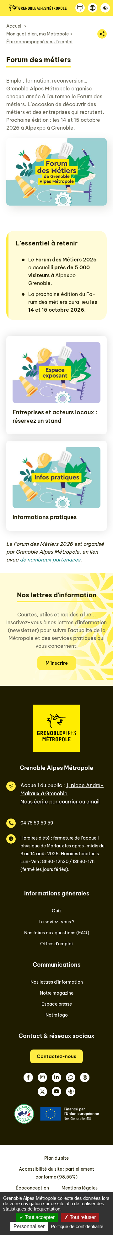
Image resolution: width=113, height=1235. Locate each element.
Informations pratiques (45, 517)
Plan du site (56, 1158)
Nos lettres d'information (56, 982)
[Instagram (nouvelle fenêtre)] (42, 1077)
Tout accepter (39, 1217)
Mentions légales (80, 1188)
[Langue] (92, 8)
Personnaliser (29, 1226)
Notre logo (57, 1015)
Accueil (14, 26)
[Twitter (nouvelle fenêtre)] (42, 1091)
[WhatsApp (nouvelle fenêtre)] (70, 1077)
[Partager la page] (102, 34)
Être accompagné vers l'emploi (39, 42)
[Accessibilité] (105, 8)
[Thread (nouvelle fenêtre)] (84, 1077)
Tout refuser (82, 1217)
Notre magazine (56, 993)
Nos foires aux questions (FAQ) (56, 933)
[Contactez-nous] (80, 8)
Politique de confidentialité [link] (77, 1226)
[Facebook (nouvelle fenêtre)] (28, 1077)
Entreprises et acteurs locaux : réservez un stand (55, 416)
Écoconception (32, 1188)
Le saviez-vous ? (56, 922)
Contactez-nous (56, 1056)
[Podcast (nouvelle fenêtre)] (70, 1091)
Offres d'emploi (56, 944)
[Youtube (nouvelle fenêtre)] (56, 1091)
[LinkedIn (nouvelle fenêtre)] (56, 1077)
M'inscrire (57, 663)
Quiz (57, 911)
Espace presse (56, 1004)
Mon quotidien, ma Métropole (37, 34)
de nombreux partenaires (50, 559)
